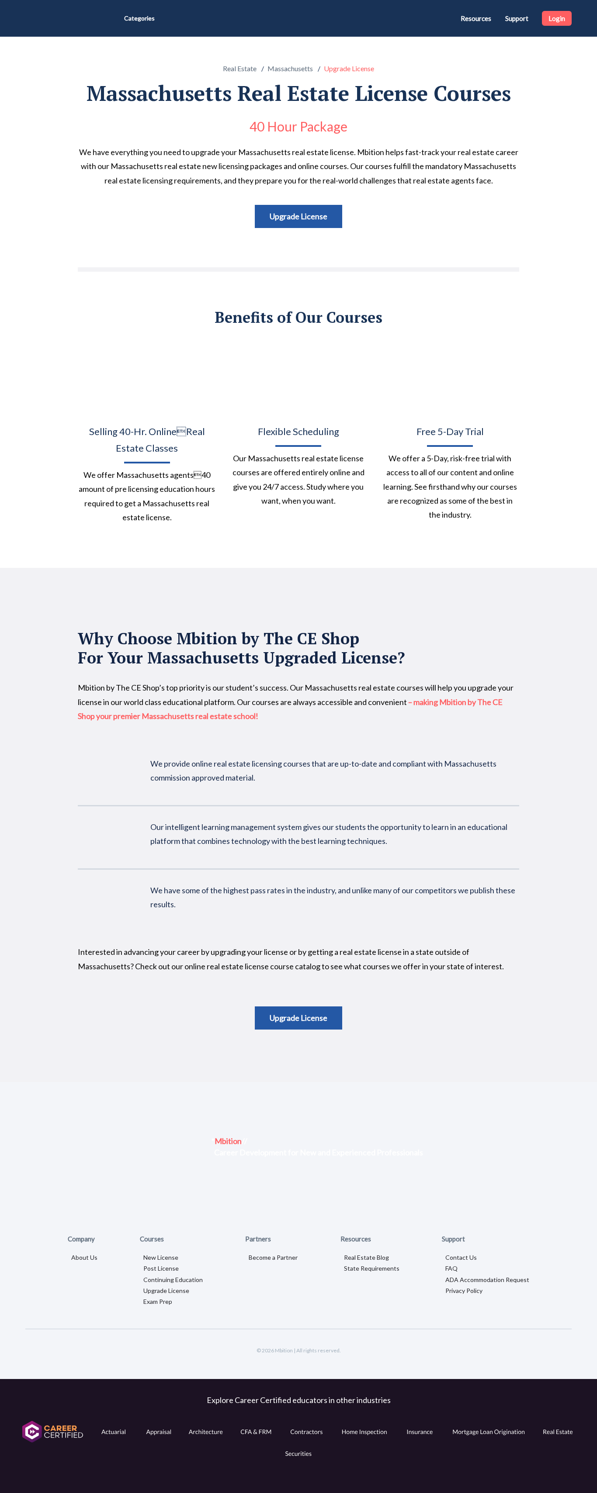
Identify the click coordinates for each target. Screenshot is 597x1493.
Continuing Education (173, 1279)
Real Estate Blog (366, 1257)
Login (556, 18)
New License (160, 1257)
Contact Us (461, 1257)
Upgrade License (298, 216)
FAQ (451, 1268)
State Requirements (371, 1268)
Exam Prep (157, 1301)
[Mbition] (56, 18)
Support (516, 18)
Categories (139, 18)
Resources (476, 18)
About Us (84, 1257)
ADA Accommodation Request (487, 1279)
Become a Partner (273, 1257)
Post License (161, 1268)
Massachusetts (290, 68)
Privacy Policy (463, 1290)
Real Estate (240, 68)
